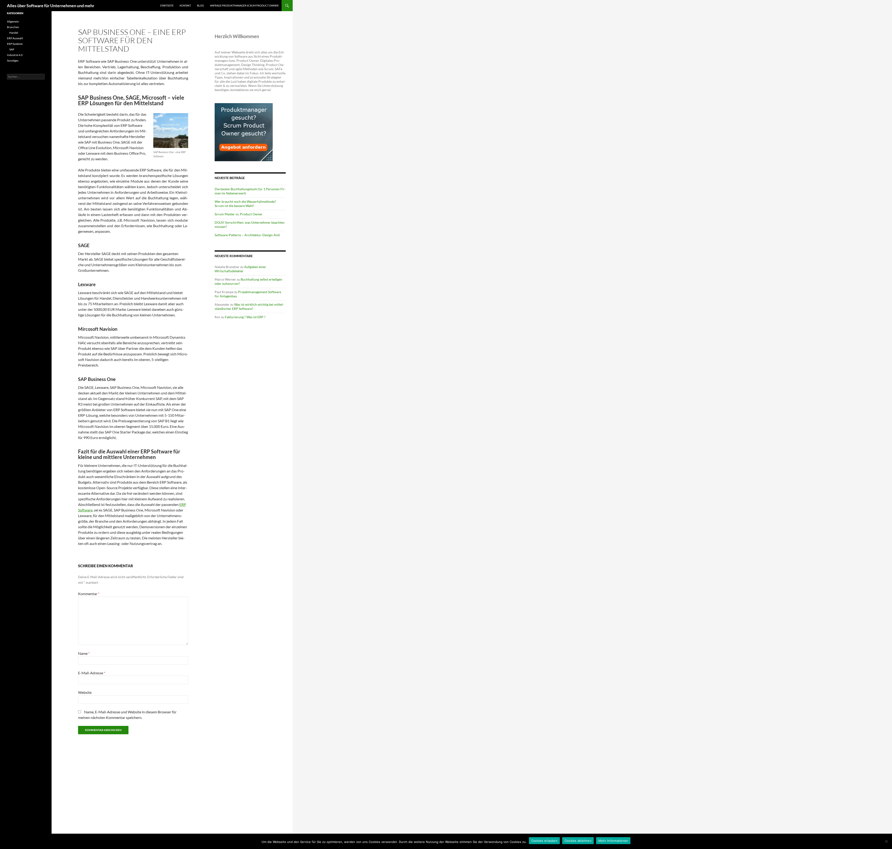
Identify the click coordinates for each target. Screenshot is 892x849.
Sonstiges (12, 60)
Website (85, 692)
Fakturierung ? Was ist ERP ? (245, 317)
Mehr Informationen (613, 840)
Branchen (13, 27)
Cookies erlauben (544, 840)
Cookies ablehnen (577, 840)
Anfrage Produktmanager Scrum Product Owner (244, 5)
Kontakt (185, 5)
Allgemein (13, 21)
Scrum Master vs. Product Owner (238, 214)
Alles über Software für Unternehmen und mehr (50, 5)
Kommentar (88, 593)
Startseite (167, 5)
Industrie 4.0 (15, 55)
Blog (200, 5)
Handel (13, 32)
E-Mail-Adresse (91, 673)
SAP (11, 49)
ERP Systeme (15, 44)
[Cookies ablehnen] (886, 841)
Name (84, 653)
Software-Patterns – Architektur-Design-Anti (247, 235)
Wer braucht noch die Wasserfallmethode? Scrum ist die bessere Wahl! (245, 204)
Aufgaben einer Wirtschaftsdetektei (240, 269)
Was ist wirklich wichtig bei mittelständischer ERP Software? (249, 306)
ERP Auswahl (15, 38)
